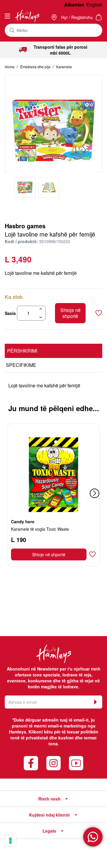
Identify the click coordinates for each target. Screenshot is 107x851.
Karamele (64, 66)
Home (10, 66)
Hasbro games (25, 225)
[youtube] (76, 763)
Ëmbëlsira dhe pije (35, 66)
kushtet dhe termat (77, 738)
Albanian (74, 4)
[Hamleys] (55, 17)
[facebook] (31, 763)
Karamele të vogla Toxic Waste (40, 529)
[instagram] (53, 763)
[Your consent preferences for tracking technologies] (10, 840)
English (94, 4)
